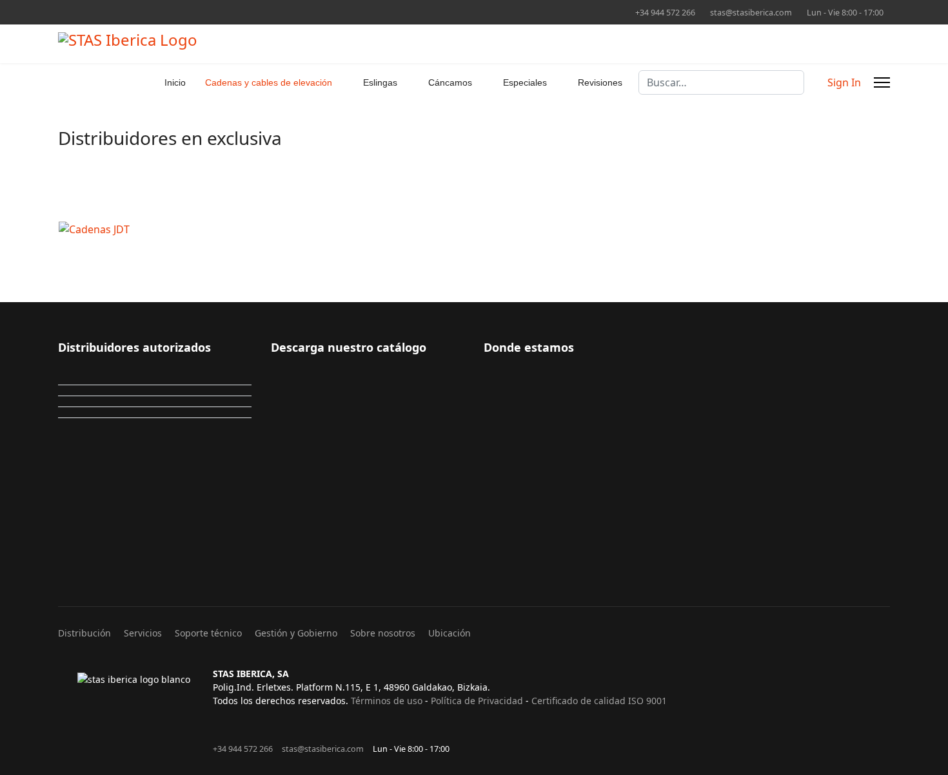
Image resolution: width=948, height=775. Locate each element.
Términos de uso (386, 700)
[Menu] (882, 82)
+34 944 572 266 (665, 12)
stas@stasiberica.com (751, 12)
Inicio (175, 82)
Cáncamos (450, 82)
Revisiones (600, 82)
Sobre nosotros (382, 633)
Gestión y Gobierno (296, 633)
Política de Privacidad (477, 700)
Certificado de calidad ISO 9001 (599, 700)
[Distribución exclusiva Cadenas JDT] (416, 229)
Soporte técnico (208, 633)
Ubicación (449, 633)
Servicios (143, 633)
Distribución (84, 633)
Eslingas (380, 82)
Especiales (525, 82)
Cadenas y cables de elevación (268, 82)
